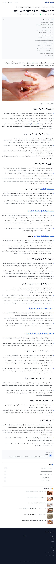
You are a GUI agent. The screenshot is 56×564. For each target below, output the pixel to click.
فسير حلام (49, 2)
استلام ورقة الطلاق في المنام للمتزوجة (45, 45)
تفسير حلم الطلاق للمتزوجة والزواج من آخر (44, 40)
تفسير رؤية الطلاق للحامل (47, 27)
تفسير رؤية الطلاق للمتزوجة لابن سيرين (44, 24)
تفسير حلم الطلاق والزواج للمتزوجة (45, 37)
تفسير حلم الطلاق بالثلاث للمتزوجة (45, 32)
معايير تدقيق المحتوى (49, 553)
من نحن (4, 2)
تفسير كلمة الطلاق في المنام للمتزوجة (45, 50)
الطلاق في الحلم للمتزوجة (32, 124)
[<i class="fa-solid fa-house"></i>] (53, 7)
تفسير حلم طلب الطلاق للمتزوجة (46, 43)
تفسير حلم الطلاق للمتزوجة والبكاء (45, 35)
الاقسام (10, 2)
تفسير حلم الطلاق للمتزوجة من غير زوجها (44, 30)
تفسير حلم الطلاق (47, 189)
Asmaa (51, 14)
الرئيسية (16, 2)
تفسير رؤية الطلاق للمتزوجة (47, 22)
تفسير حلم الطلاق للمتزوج (44, 236)
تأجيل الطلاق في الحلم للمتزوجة (46, 53)
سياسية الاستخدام (50, 555)
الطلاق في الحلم (33, 62)
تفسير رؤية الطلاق (49, 55)
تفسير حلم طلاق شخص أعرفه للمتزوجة (44, 48)
